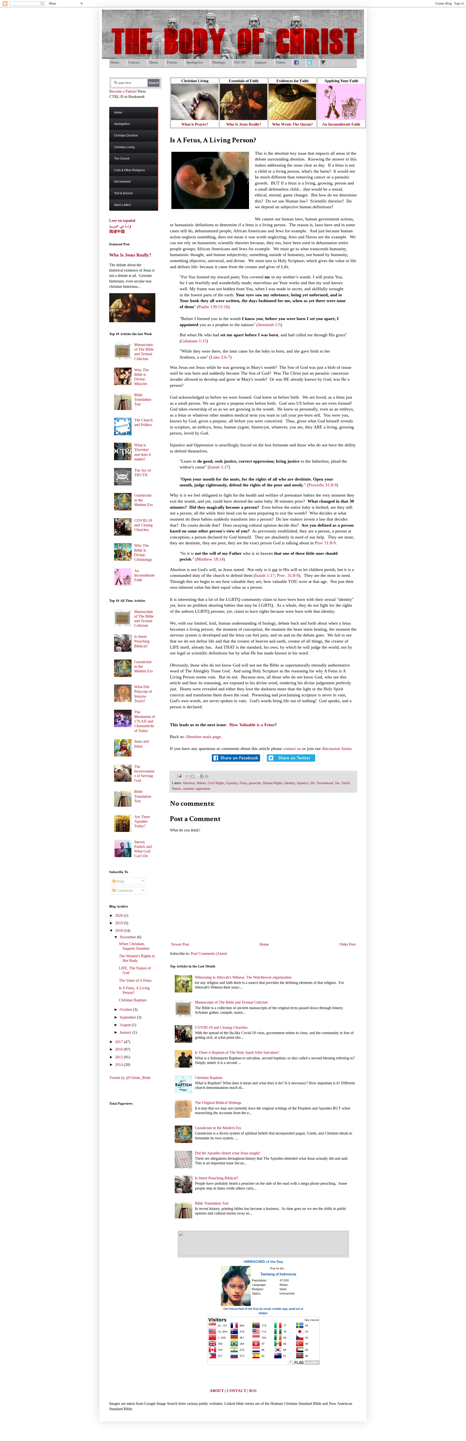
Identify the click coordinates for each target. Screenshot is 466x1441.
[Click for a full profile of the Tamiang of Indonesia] (236, 1305)
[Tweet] (291, 762)
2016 (119, 1049)
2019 (119, 923)
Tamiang (267, 1274)
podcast (294, 1309)
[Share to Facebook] (202, 776)
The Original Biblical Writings (218, 1103)
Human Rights (273, 783)
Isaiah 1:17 (219, 467)
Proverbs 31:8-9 (322, 485)
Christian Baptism (208, 1078)
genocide (255, 783)
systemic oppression (196, 788)
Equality (232, 783)
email (267, 1309)
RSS (253, 1391)
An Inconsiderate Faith (144, 575)
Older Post (347, 944)
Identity (289, 783)
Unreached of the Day (244, 1309)
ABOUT (217, 1391)
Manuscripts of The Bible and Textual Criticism (231, 1002)
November (128, 937)
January (126, 1032)
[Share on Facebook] (236, 762)
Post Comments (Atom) (209, 953)
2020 (119, 915)
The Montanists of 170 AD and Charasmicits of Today (144, 721)
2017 (119, 1042)
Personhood (325, 783)
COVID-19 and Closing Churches (221, 1027)
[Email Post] (178, 776)
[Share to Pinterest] (206, 776)
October (126, 1009)
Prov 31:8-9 (325, 542)
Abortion (189, 783)
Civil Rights (216, 783)
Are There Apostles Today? (142, 821)
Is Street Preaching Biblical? (216, 1178)
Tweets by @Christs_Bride (130, 1078)
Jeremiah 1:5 (269, 324)
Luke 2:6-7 (220, 357)
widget (262, 1313)
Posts (119, 881)
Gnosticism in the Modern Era (218, 1128)
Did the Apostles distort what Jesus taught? (227, 1153)
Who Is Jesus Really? (130, 255)
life (312, 783)
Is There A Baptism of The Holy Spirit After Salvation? (237, 1052)
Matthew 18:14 (210, 559)
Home (264, 944)
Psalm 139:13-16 (213, 306)
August (126, 1025)
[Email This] (188, 776)
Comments (124, 890)
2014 (119, 1065)
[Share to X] (197, 776)
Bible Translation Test (211, 1203)
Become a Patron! (123, 91)
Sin (337, 783)
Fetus (243, 783)
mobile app (279, 1309)
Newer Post (180, 944)
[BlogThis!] (192, 776)
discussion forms (337, 748)
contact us (292, 748)
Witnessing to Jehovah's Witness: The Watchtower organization (243, 977)
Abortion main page (203, 736)
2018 (119, 930)
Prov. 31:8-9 (288, 575)
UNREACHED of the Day (263, 1262)
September (128, 1017)
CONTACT (236, 1391)
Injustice (302, 783)
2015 (119, 1057)
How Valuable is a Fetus (252, 724)
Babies (201, 783)
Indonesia (288, 1274)
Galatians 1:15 (194, 340)
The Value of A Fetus (135, 980)
